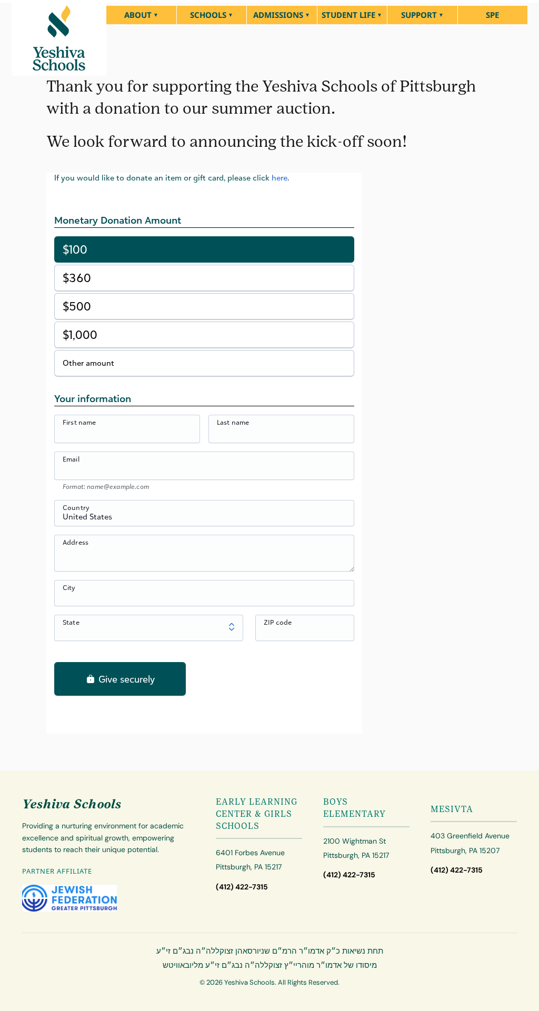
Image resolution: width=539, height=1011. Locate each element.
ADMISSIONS (278, 14)
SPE (492, 14)
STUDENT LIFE (348, 14)
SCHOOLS (208, 14)
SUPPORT (419, 14)
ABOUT (138, 14)
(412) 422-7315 (242, 887)
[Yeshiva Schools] (59, 38)
